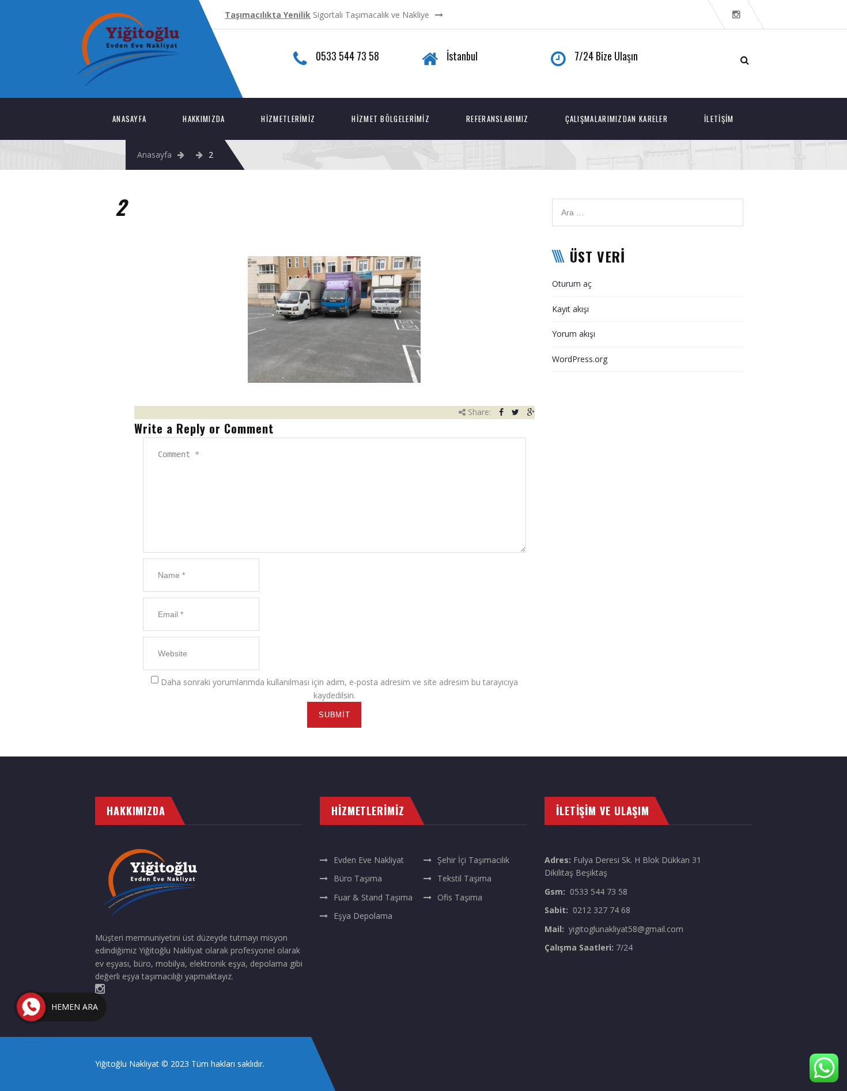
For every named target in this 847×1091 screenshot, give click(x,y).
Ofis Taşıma (459, 897)
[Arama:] (647, 204)
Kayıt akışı (570, 308)
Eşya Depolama (363, 915)
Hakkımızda (204, 118)
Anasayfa (129, 118)
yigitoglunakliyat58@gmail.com (626, 928)
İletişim (718, 118)
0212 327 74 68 (601, 909)
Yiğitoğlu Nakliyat (127, 1063)
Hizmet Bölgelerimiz (390, 118)
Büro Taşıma (358, 878)
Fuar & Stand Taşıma (373, 897)
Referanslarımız (497, 118)
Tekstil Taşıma (464, 878)
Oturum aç (572, 283)
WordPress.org (579, 358)
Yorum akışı (573, 333)
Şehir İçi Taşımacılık (473, 859)
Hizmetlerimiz (288, 118)
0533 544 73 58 (598, 891)
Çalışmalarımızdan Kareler (616, 118)
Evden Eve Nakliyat (369, 859)
